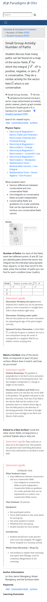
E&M (8, 122)
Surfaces (33, 122)
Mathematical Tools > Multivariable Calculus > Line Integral (23, 166)
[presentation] (29, 62)
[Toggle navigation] (5, 22)
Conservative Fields (19, 122)
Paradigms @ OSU (23, 3)
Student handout (15, 35)
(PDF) (26, 32)
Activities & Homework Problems (20, 29)
